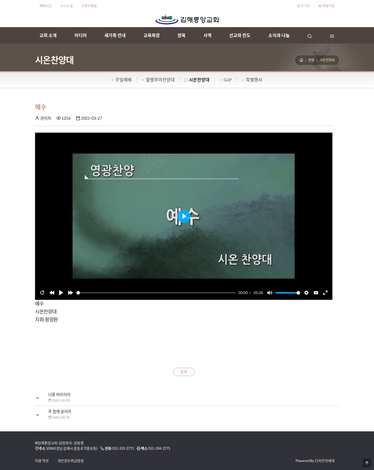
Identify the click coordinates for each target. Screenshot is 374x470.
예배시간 (45, 6)
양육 (181, 35)
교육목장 (151, 35)
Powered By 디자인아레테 (315, 460)
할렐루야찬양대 (160, 79)
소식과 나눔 (279, 35)
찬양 (311, 60)
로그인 (305, 6)
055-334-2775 (159, 448)
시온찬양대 (199, 79)
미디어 (80, 35)
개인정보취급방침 (70, 460)
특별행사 (254, 79)
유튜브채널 (89, 6)
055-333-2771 (123, 448)
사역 (207, 35)
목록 (183, 372)
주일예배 (123, 79)
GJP (228, 79)
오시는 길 (66, 6)
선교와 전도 (240, 35)
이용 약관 (42, 460)
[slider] (156, 292)
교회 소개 (48, 35)
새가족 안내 (115, 35)
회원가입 (328, 6)
